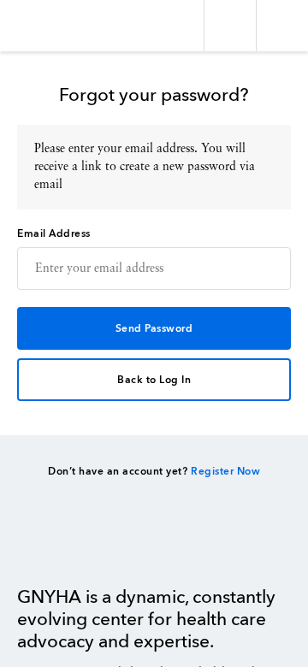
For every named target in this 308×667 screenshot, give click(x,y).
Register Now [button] (225, 472)
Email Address (54, 234)
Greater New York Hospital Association (63, 25)
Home (60, 547)
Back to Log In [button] (154, 380)
